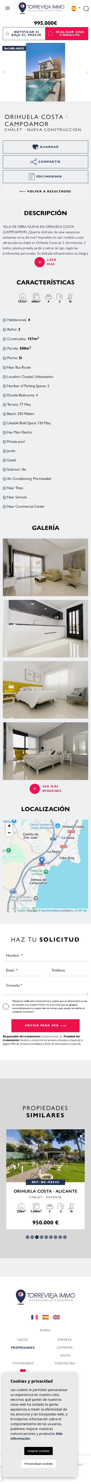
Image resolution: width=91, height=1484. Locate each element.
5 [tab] (46, 1237)
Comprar (65, 1347)
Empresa (65, 1339)
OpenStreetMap (50, 910)
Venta (65, 1355)
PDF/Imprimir (49, 176)
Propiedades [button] (23, 1348)
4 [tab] (41, 1237)
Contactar (65, 1363)
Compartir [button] (49, 162)
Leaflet (21, 910)
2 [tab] (32, 1237)
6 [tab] (51, 1237)
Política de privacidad (49, 1004)
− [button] (9, 833)
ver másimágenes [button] (51, 789)
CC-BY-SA (80, 910)
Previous (4, 72)
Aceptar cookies (38, 1451)
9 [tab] (65, 1237)
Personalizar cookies (38, 1464)
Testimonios (23, 1363)
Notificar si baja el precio (26, 33)
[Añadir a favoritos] (79, 1135)
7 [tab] (55, 1237)
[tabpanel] (45, 1179)
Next (86, 72)
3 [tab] (37, 1237)
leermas (51, 262)
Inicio (23, 1339)
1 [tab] (27, 1237)
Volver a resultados (49, 191)
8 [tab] (60, 1237)
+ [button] (9, 826)
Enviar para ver (42, 1025)
